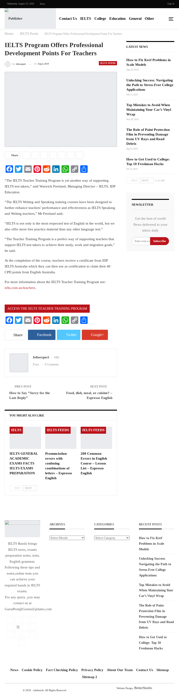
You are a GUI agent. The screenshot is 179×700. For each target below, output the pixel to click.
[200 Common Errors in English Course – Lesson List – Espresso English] (96, 438)
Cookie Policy (32, 670)
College (100, 19)
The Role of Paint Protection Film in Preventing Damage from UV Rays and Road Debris (156, 616)
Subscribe (159, 241)
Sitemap (162, 670)
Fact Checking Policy (62, 670)
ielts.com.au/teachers (20, 288)
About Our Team (120, 670)
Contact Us (68, 19)
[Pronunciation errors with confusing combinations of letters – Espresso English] (61, 438)
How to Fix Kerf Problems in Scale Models (151, 543)
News (42, 4)
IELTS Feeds (108, 63)
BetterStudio (143, 688)
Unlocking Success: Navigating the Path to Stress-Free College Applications (149, 84)
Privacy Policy (92, 670)
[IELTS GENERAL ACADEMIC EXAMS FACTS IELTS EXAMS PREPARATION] (25, 438)
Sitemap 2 (89, 677)
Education (117, 19)
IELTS (85, 19)
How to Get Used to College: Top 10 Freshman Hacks (153, 642)
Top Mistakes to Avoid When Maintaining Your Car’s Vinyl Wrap (148, 109)
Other (149, 19)
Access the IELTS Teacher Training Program (47, 308)
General (135, 19)
